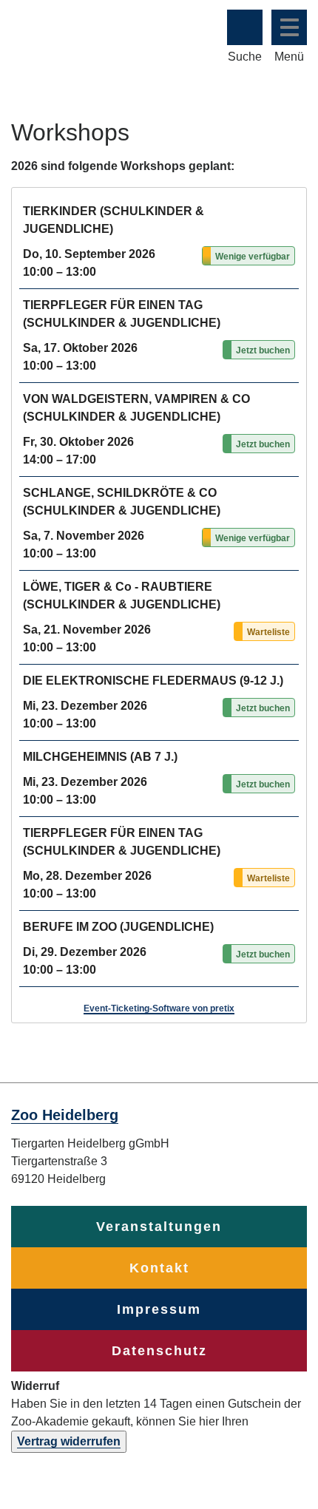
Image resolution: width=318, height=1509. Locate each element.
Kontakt (159, 1268)
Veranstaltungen (159, 1226)
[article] (159, 605)
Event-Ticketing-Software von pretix (159, 1008)
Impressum (159, 1309)
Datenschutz (159, 1350)
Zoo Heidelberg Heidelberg (68, 35)
